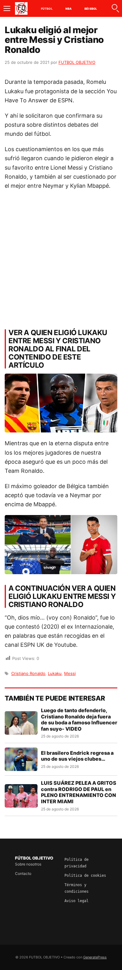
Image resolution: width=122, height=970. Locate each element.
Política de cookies (85, 875)
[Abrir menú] (7, 8)
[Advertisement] (61, 258)
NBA (68, 8)
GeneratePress (95, 957)
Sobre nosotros (28, 864)
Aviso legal (76, 901)
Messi (70, 673)
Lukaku (55, 673)
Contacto (23, 873)
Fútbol (47, 8)
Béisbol (90, 8)
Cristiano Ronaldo (28, 673)
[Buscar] (115, 8)
